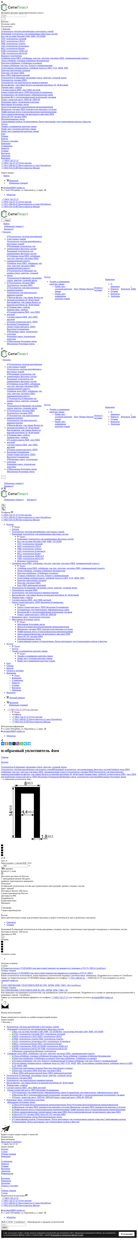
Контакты (5, 1168)
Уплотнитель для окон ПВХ (80, 772)
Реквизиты (6, 1181)
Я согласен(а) (126, 1234)
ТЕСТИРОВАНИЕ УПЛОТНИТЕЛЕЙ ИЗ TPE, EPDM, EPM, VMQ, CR (34, 990)
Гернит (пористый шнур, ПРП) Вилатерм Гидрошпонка (43, 607)
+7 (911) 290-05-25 (76, 978)
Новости (5, 1164)
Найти (4, 1227)
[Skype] (25, 743)
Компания (16, 678)
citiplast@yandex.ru (9, 980)
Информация (7, 1173)
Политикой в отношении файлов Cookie (67, 1235)
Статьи (4, 1151)
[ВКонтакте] (2, 743)
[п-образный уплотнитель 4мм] (28, 840)
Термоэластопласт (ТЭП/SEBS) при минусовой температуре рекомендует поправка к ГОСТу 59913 (47, 973)
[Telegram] (29, 743)
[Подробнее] (2, 983)
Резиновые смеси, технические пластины (79, 777)
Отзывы (10, 925)
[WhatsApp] (21, 743)
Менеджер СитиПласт (11, 1142)
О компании (6, 1161)
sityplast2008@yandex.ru (14, 187)
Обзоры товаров (8, 1154)
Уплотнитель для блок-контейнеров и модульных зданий (27, 769)
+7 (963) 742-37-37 (10, 160)
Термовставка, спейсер (94, 774)
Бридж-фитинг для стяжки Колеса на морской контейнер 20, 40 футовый (50, 774)
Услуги (15, 648)
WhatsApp (11, 194)
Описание (11, 922)
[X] (14, 743)
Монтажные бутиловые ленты (31, 624)
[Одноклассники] (6, 743)
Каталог (15, 529)
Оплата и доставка (9, 1185)
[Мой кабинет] (2, 480)
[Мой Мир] (10, 743)
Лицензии (5, 1171)
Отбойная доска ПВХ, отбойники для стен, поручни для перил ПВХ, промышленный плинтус (61, 568)
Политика (5, 1183)
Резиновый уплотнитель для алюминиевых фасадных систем (45, 539)
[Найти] (3, 18)
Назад (17, 527)
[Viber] (17, 743)
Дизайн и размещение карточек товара (35, 656)
